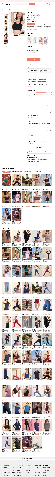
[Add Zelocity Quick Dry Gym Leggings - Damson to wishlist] (30, 300)
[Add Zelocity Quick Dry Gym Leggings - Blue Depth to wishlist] (10, 231)
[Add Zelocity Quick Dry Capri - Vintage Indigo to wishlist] (40, 266)
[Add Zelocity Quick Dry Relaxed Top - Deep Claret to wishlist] (20, 472)
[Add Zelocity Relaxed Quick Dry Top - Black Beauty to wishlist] (40, 369)
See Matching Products (32, 29)
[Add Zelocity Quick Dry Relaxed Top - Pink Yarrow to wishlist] (10, 455)
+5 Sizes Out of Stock (31, 48)
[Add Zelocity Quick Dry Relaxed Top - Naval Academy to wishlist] (10, 300)
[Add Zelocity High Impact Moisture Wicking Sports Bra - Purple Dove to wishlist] (40, 175)
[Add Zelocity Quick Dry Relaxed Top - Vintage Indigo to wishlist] (40, 420)
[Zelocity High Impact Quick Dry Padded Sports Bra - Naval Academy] (16, 214)
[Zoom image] (17, 24)
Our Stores (37, 0)
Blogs (21, 0)
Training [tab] (37, 24)
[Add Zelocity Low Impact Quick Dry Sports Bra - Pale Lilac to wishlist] (30, 352)
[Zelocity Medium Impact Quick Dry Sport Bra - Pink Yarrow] (27, 459)
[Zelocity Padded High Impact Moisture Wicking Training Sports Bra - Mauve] (47, 442)
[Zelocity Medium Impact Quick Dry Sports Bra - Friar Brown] (16, 356)
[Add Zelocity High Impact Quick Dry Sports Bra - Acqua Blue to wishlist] (10, 175)
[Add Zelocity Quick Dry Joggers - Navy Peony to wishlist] (40, 317)
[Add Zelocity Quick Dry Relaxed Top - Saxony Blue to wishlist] (30, 403)
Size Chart (34, 52)
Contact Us (33, 0)
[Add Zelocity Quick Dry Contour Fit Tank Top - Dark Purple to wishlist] (40, 472)
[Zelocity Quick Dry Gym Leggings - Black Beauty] (27, 236)
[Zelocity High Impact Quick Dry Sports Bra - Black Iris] (6, 197)
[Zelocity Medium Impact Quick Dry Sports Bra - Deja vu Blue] (6, 271)
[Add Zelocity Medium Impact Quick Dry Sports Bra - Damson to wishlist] (40, 455)
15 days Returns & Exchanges (46, 71)
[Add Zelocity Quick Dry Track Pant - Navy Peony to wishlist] (10, 369)
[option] (6, 16)
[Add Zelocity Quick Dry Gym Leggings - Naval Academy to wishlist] (10, 472)
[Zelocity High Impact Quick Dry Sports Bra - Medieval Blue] (27, 180)
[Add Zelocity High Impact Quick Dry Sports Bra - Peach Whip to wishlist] (20, 192)
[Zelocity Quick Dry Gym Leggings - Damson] (27, 305)
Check (49, 66)
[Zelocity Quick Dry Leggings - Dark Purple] (47, 271)
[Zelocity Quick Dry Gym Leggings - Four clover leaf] (16, 236)
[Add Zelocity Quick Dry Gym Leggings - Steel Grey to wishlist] (40, 437)
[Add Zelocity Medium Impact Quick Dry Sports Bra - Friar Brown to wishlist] (20, 352)
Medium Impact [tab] (31, 24)
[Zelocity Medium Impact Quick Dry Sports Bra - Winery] (47, 356)
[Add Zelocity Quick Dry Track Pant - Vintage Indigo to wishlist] (10, 437)
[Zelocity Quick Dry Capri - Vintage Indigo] (37, 271)
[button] (25, 4)
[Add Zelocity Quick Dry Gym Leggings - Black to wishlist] (20, 300)
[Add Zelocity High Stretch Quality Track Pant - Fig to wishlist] (50, 472)
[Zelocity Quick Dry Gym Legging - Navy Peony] (37, 236)
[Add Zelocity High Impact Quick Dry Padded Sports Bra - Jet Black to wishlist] (10, 209)
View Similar (22, 34)
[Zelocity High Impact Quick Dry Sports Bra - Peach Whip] (16, 197)
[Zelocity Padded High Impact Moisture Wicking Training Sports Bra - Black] (6, 425)
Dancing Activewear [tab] (38, 171)
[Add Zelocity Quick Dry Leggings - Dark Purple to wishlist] (50, 266)
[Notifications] (37, 4)
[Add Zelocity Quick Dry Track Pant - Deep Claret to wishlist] (20, 317)
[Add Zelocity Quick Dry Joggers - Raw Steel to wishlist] (10, 283)
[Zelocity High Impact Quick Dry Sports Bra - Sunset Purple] (37, 197)
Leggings (11, 9)
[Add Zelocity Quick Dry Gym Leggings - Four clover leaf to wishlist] (20, 231)
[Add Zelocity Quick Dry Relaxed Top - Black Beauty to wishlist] (20, 437)
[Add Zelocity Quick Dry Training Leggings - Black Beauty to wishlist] (40, 334)
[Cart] (44, 4)
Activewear (7, 9)
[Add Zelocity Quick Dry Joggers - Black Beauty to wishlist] (50, 334)
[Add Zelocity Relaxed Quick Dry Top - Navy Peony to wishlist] (10, 352)
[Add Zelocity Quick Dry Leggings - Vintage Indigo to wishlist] (50, 386)
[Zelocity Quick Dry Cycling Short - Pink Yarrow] (16, 374)
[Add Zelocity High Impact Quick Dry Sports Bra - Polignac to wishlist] (50, 192)
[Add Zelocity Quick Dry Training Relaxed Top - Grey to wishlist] (50, 420)
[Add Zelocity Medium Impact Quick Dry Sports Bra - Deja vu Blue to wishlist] (10, 266)
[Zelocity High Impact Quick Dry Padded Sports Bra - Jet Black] (6, 214)
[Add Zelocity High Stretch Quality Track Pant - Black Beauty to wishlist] (30, 420)
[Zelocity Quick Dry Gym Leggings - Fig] (47, 408)
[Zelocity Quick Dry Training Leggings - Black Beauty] (37, 339)
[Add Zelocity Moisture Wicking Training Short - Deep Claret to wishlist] (40, 300)
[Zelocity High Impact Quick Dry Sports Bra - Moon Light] (27, 197)
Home (3, 9)
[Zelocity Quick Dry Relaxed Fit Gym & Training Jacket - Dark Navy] (16, 425)
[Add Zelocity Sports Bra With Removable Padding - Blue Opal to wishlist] (30, 369)
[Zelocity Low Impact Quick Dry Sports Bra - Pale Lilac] (27, 356)
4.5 (11, 34)
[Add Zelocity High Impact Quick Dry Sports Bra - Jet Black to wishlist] (50, 175)
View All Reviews (39, 147)
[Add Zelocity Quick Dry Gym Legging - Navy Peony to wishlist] (40, 231)
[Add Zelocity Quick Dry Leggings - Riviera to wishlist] (50, 283)
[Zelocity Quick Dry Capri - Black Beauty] (27, 391)
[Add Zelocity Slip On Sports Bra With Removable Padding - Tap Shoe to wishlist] (20, 386)
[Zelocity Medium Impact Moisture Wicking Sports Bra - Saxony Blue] (27, 271)
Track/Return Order (26, 0)
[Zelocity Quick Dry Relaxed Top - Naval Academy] (6, 305)
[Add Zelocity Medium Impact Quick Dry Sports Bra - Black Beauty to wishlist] (30, 472)
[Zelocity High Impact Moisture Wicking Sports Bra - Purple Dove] (37, 180)
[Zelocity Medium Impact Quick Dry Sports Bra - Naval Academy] (27, 288)
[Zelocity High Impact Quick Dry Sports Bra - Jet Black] (47, 180)
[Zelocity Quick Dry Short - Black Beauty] (6, 322)
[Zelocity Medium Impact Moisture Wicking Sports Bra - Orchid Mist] (6, 391)
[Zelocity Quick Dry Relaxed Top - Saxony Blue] (27, 408)
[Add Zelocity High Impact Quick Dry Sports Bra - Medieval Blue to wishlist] (30, 175)
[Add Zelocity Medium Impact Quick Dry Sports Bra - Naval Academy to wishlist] (30, 283)
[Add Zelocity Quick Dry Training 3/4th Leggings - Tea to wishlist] (20, 455)
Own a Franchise (49, 0)
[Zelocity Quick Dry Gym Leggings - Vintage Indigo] (6, 339)
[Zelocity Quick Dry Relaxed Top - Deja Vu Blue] (16, 408)
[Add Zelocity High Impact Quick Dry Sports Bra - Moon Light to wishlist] (30, 192)
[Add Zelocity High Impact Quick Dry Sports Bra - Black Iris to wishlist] (10, 192)
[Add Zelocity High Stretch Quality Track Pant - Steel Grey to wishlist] (40, 386)
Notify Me (34, 59)
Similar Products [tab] (6, 171)
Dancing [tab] (43, 24)
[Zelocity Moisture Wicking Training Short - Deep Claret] (37, 305)
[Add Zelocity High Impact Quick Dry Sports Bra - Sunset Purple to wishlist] (40, 192)
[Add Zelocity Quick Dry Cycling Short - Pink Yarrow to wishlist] (20, 369)
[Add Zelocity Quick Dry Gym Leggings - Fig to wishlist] (50, 403)
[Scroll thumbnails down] (6, 46)
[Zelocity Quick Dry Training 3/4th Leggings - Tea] (16, 459)
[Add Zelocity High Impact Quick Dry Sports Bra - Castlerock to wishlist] (30, 334)
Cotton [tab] (48, 24)
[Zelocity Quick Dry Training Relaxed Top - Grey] (47, 425)
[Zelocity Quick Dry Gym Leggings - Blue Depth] (6, 236)
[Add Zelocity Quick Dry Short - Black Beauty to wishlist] (10, 317)
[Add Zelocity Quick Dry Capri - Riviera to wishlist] (30, 317)
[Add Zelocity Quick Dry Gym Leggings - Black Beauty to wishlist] (30, 231)
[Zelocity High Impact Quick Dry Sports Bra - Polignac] (47, 197)
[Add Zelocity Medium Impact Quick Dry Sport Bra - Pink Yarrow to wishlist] (30, 455)
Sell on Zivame (43, 0)
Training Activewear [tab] (28, 171)
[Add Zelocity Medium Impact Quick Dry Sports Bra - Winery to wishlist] (50, 352)
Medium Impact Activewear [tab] (17, 171)
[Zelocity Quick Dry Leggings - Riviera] (47, 288)
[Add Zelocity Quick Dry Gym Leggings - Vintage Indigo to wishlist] (10, 334)
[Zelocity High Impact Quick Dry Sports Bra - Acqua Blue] (6, 180)
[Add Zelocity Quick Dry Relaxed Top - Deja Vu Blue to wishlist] (20, 403)
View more (29, 86)
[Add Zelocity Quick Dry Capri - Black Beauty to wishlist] (30, 386)
